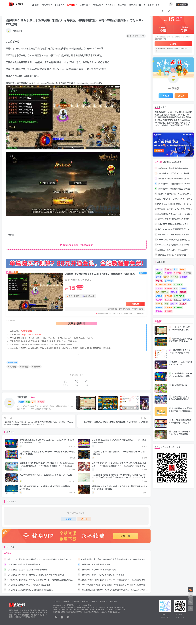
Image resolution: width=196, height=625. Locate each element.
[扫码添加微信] (190, 602)
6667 (22, 402)
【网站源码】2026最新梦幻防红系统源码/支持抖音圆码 (30, 589)
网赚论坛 (85, 601)
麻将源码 (182, 288)
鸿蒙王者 (164, 292)
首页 (37, 4)
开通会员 (183, 4)
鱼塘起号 (182, 292)
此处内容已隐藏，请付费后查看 (77, 244)
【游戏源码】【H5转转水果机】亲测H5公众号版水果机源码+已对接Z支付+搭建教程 (47, 452)
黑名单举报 (177, 284)
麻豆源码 (159, 288)
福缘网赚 (66, 601)
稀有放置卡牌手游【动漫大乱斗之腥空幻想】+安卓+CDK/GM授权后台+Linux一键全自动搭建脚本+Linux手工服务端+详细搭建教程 (119, 464)
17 (34, 402)
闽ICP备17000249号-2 (83, 605)
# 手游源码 (12, 367)
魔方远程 (168, 296)
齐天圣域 (174, 277)
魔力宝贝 (182, 303)
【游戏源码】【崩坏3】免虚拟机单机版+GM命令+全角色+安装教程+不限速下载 (180, 400)
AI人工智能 (110, 4)
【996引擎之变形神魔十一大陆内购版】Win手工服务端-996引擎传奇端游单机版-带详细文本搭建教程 (122, 584)
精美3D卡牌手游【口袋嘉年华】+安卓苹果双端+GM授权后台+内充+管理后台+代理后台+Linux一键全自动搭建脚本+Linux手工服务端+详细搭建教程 (47, 466)
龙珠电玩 (168, 269)
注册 (85, 519)
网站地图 (113, 601)
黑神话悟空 (169, 280)
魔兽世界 (159, 307)
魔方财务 (159, 299)
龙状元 (182, 269)
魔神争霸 (159, 296)
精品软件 (122, 4)
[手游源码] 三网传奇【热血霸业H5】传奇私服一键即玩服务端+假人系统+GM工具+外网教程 (119, 487)
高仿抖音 (168, 311)
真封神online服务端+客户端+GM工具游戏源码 (180, 432)
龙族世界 (159, 273)
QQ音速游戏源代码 (179, 385)
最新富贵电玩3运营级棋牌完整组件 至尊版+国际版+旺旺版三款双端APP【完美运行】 (119, 441)
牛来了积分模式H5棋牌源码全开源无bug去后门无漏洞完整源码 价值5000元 (180, 422)
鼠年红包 (183, 277)
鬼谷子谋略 (178, 307)
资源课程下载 (135, 4)
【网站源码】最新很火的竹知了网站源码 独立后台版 (28, 584)
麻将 (157, 292)
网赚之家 (75, 601)
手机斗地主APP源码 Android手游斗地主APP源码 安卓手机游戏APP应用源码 (45, 487)
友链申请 (56, 601)
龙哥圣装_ (178, 273)
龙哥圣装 (187, 273)
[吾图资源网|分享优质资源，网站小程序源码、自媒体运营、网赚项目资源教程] (15, 4)
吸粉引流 (167, 162)
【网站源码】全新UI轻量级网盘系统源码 (23, 564)
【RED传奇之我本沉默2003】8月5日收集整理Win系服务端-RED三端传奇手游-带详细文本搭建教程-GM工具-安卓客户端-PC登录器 (134, 589)
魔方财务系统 (179, 296)
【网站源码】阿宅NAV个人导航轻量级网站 (98, 569)
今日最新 (7, 553)
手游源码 (13, 362)
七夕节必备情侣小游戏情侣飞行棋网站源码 (175, 173)
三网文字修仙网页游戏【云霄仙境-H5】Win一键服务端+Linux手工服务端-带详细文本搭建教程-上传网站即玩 (125, 579)
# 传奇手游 (24, 367)
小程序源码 (60, 4)
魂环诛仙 (168, 307)
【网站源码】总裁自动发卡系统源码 (95, 564)
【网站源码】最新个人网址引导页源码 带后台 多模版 (102, 574)
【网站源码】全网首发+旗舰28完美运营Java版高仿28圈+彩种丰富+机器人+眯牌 (180, 354)
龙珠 (175, 269)
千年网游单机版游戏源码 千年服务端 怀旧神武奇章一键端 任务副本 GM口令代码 (180, 411)
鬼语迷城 (159, 311)
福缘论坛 (103, 601)
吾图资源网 (17, 30)
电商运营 (97, 4)
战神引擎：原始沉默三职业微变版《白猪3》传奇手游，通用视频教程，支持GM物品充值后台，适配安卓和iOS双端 (75, 22)
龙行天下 (159, 269)
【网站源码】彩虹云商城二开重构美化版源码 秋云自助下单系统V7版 (35, 574)
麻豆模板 (168, 288)
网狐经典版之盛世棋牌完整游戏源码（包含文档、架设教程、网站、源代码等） (180, 341)
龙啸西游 (168, 273)
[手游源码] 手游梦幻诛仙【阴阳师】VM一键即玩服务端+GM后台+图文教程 (118, 452)
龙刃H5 (158, 277)
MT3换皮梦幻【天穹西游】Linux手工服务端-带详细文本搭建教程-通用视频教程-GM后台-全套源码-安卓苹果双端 (53, 579)
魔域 (166, 303)
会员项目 (84, 4)
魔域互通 (159, 303)
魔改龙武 (177, 299)
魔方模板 (168, 299)
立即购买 (135, 304)
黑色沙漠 (159, 280)
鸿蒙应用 (173, 292)
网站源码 (46, 4)
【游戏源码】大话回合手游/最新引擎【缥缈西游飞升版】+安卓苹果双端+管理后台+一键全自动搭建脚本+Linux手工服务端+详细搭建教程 (119, 477)
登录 (70, 519)
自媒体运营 (176, 162)
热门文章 (158, 162)
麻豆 (175, 288)
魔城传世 (173, 303)
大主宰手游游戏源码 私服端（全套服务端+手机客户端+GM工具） (46, 474)
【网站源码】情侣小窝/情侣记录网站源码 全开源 (27, 569)
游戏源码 (158, 320)
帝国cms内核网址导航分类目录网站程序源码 (175, 193)
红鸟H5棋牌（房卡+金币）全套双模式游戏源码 (179, 328)
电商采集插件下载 (151, 4)
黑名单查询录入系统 (163, 284)
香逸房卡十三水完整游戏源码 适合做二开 (180, 363)
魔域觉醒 (186, 299)
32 (29, 402)
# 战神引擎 (36, 367)
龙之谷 (166, 277)
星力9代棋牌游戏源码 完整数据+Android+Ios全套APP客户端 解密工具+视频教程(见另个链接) (46, 441)
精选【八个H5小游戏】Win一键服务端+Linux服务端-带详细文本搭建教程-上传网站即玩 (43, 559)
